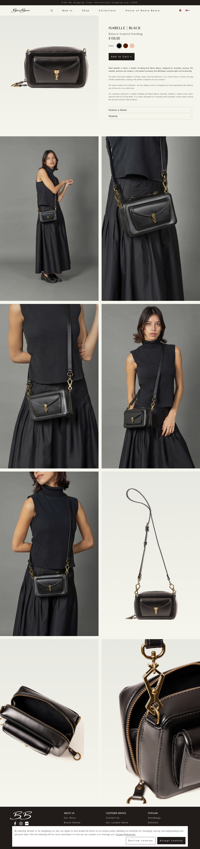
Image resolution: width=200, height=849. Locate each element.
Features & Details (118, 110)
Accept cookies (171, 840)
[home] (20, 11)
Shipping (113, 116)
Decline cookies (140, 840)
